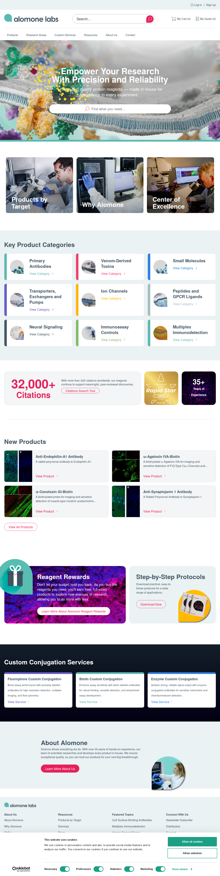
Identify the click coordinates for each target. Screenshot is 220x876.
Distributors (173, 826)
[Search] (150, 19)
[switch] (98, 869)
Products (12, 35)
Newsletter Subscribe (179, 820)
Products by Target (69, 820)
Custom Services (65, 35)
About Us (111, 35)
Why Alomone (13, 826)
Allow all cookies (192, 841)
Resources (90, 35)
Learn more (24, 212)
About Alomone (13, 820)
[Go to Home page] (31, 19)
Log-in (198, 5)
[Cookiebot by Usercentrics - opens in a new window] (21, 869)
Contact (130, 35)
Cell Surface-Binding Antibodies (132, 820)
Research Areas (36, 35)
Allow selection (192, 853)
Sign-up (211, 5)
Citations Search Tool (80, 390)
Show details (180, 869)
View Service (17, 701)
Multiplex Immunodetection (128, 826)
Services (63, 826)
